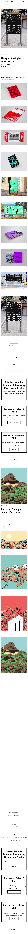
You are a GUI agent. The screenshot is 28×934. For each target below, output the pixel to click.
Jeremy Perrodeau (12, 840)
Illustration (4, 505)
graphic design (15, 368)
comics (8, 837)
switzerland (19, 370)
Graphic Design (4, 54)
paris (19, 840)
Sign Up (14, 449)
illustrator (23, 837)
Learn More (14, 396)
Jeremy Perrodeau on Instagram (14, 815)
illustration (15, 837)
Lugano (13, 370)
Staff (8, 64)
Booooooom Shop (14, 422)
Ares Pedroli (6, 368)
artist (3, 837)
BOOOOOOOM (7, 1)
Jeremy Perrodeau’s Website (14, 812)
